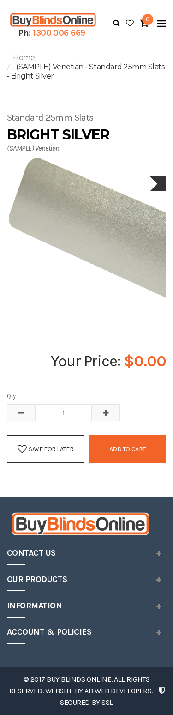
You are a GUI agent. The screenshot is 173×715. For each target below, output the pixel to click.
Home (24, 57)
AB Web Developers (117, 690)
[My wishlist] (130, 23)
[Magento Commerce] (52, 20)
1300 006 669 (59, 33)
